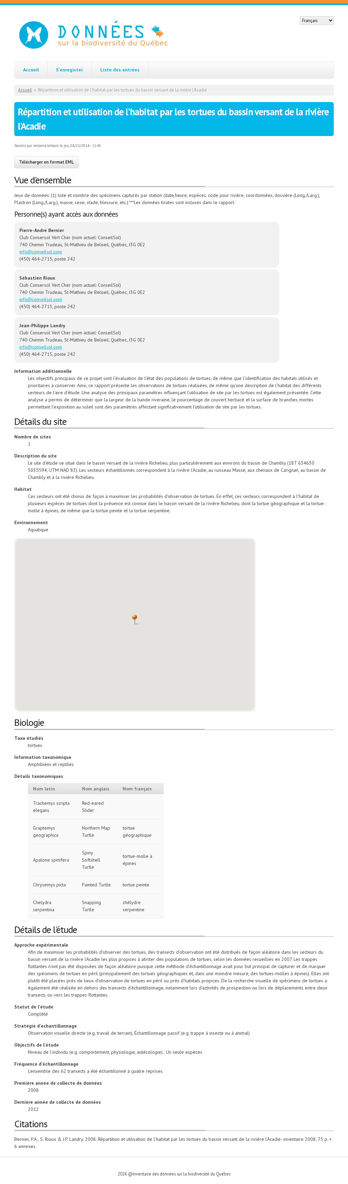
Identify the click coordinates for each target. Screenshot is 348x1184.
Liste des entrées (120, 70)
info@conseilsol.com (40, 252)
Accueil (31, 70)
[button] (135, 620)
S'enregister (69, 70)
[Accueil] (100, 35)
